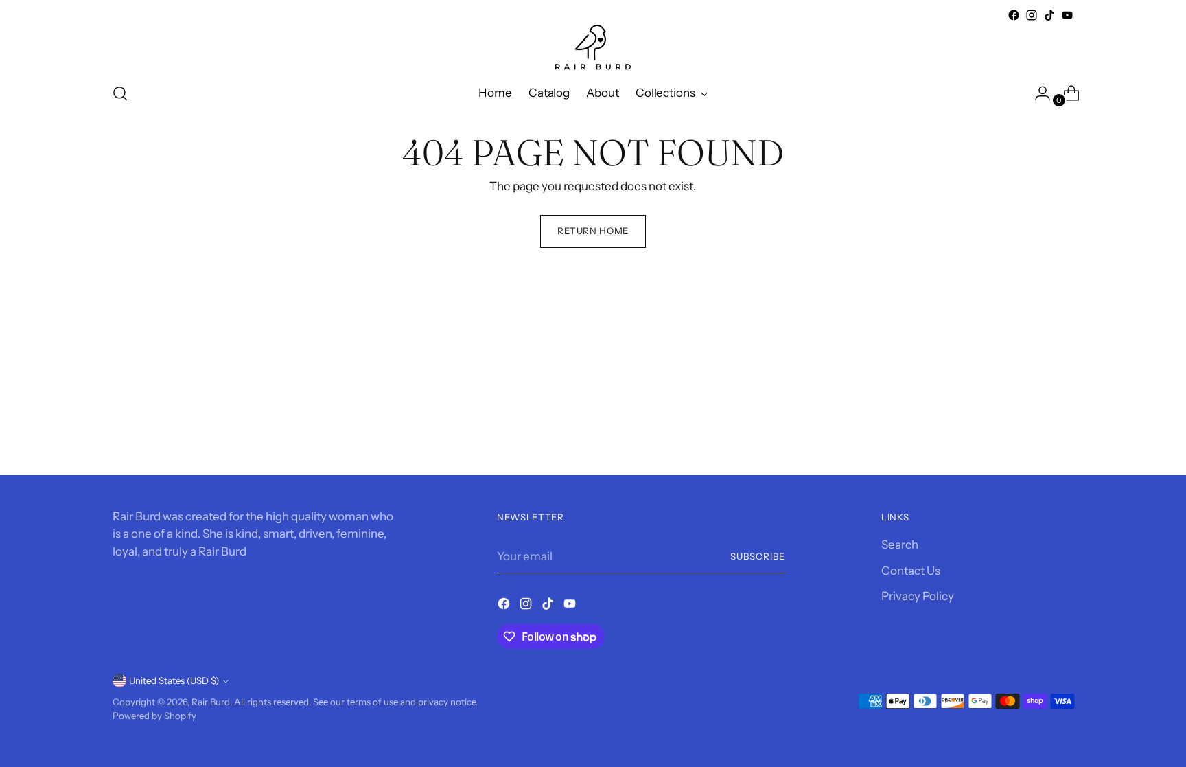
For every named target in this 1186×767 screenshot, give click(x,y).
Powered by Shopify (154, 715)
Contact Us (910, 570)
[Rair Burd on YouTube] (1067, 15)
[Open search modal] (120, 93)
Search (899, 544)
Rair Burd (210, 701)
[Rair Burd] (593, 47)
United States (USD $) (174, 680)
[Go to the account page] (1037, 93)
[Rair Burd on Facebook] (1014, 15)
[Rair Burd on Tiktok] (1049, 15)
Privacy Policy (917, 596)
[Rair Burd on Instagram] (1031, 15)
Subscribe (757, 556)
